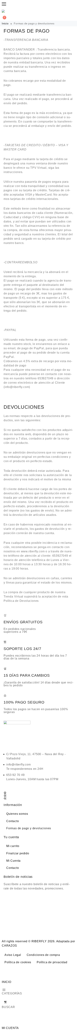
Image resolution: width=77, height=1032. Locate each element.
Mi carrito (12, 846)
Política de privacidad (52, 962)
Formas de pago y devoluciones (28, 828)
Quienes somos (17, 813)
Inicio (5, 23)
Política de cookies (17, 962)
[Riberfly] (4, 11)
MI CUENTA (10, 1027)
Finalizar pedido (17, 853)
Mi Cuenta (13, 860)
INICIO (6, 981)
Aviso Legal (12, 954)
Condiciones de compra (43, 954)
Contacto (12, 821)
